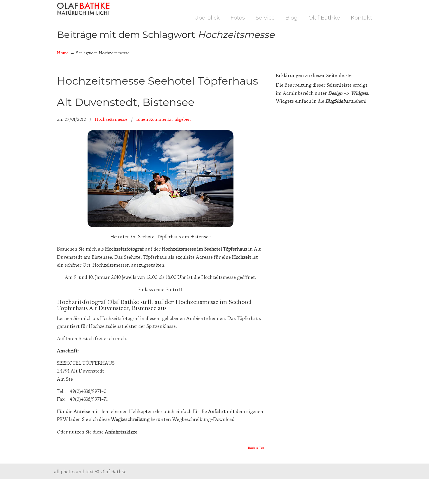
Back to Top (256, 447)
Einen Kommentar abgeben (163, 119)
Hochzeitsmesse (111, 119)
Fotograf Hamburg (83, 8)
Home (63, 52)
